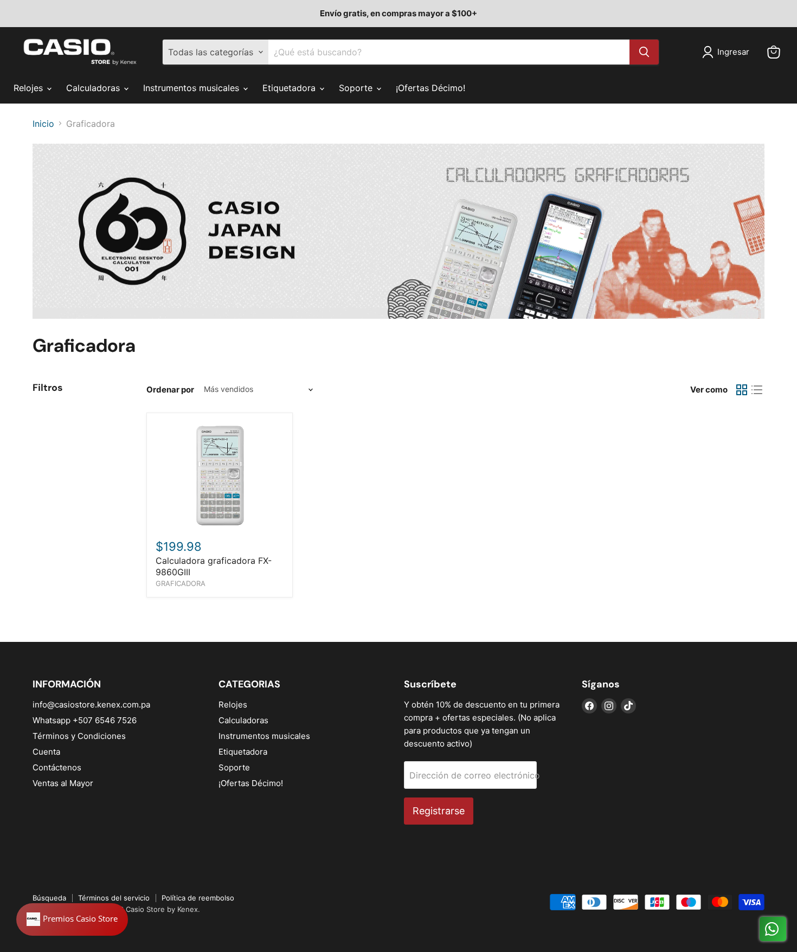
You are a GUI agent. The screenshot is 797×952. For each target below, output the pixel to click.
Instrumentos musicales (192, 87)
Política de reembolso (198, 897)
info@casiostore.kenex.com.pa (91, 704)
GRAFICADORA (180, 583)
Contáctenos (57, 767)
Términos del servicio (114, 897)
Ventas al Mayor (63, 783)
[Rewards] (72, 919)
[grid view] (741, 389)
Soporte (357, 87)
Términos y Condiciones (79, 736)
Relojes (30, 87)
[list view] (756, 389)
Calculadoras (94, 87)
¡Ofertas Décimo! (430, 87)
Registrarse (439, 810)
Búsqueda (49, 897)
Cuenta (46, 752)
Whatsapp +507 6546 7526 (85, 720)
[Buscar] (644, 52)
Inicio (43, 123)
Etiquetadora (290, 87)
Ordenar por (170, 389)
